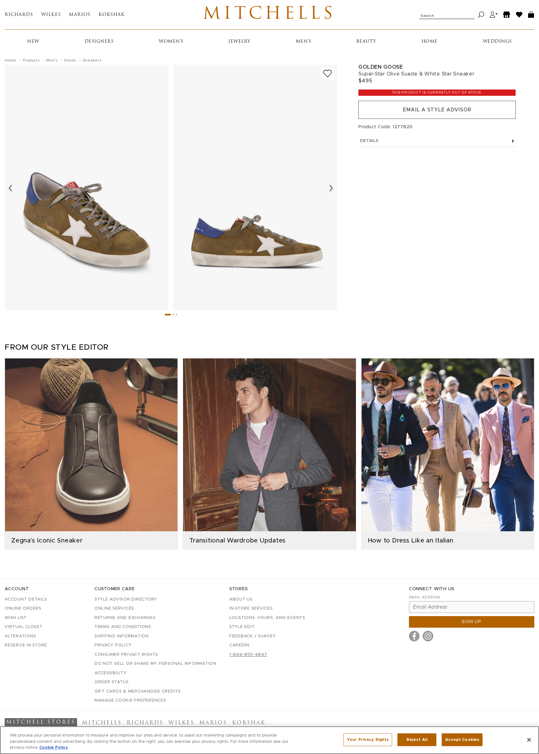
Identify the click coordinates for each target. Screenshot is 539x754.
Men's (303, 41)
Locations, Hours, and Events (267, 618)
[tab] (168, 314)
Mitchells (269, 14)
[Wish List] (519, 15)
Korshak (112, 14)
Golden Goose (380, 67)
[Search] (481, 15)
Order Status (112, 682)
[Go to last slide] (10, 187)
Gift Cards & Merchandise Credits (138, 691)
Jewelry (239, 41)
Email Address (424, 597)
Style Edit (242, 627)
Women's (171, 41)
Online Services (114, 608)
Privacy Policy (113, 645)
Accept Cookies (462, 739)
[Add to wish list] (327, 73)
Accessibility (111, 673)
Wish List (16, 618)
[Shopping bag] (531, 15)
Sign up (471, 622)
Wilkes (51, 14)
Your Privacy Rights (368, 739)
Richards (19, 14)
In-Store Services (251, 608)
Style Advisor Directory (126, 599)
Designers (99, 41)
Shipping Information (122, 636)
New (33, 41)
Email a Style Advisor (437, 109)
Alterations (20, 636)
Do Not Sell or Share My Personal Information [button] (155, 664)
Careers (239, 645)
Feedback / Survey (252, 636)
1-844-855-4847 (248, 655)
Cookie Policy (53, 748)
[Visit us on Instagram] (428, 636)
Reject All (417, 739)
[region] (269, 740)
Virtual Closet (24, 627)
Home (429, 41)
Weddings (497, 41)
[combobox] (447, 15)
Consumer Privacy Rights (126, 655)
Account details (26, 599)
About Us (241, 599)
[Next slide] (331, 187)
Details (369, 141)
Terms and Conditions (123, 627)
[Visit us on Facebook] (414, 636)
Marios (79, 14)
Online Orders (23, 608)
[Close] (529, 740)
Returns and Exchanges (125, 618)
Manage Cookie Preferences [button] (130, 700)
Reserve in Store (26, 645)
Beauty (366, 41)
